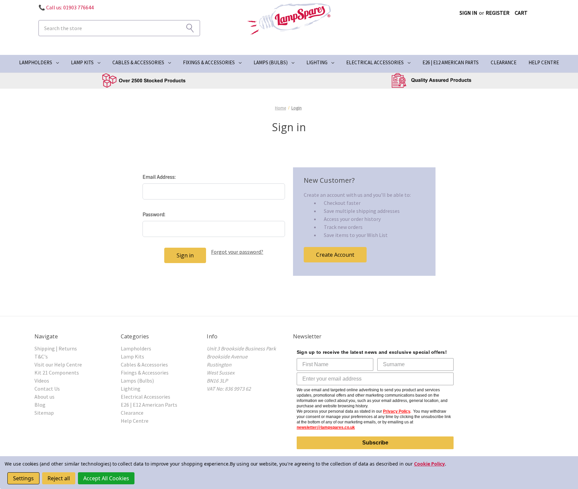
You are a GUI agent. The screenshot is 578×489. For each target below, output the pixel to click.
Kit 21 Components (56, 372)
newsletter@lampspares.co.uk (326, 427)
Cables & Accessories (138, 62)
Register (497, 12)
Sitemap (44, 412)
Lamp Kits (82, 62)
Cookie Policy (429, 464)
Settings (23, 478)
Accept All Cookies (106, 478)
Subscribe (375, 442)
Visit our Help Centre (58, 364)
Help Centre (543, 62)
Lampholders (35, 62)
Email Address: (159, 176)
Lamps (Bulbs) (271, 62)
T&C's (41, 356)
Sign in (468, 12)
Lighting (316, 62)
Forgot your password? (237, 251)
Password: (153, 214)
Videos (41, 380)
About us (44, 396)
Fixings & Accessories (209, 62)
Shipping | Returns (55, 348)
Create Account (335, 254)
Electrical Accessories (375, 62)
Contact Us (47, 388)
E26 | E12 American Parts (450, 62)
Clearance (503, 62)
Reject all (58, 478)
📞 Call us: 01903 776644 (66, 7)
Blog (39, 404)
